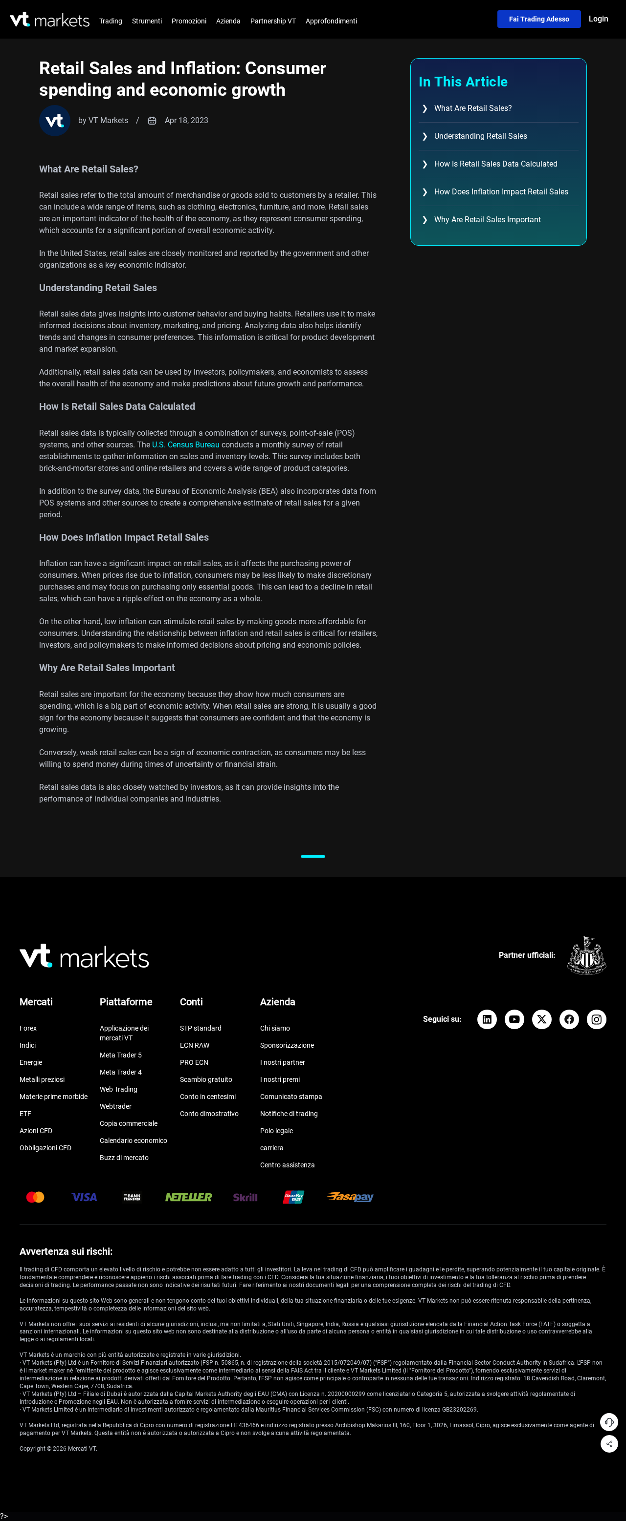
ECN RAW (194, 1045)
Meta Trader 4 (121, 1072)
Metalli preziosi (42, 1079)
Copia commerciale (128, 1123)
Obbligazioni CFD (45, 1148)
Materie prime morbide (54, 1096)
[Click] (487, 1019)
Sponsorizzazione (287, 1045)
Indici (28, 1045)
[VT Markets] (49, 19)
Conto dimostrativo (209, 1114)
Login (598, 18)
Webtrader (116, 1106)
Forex (28, 1028)
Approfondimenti (331, 21)
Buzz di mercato (124, 1158)
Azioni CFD (36, 1131)
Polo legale (276, 1131)
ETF (25, 1114)
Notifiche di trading (289, 1114)
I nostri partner (282, 1062)
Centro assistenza (287, 1165)
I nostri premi (280, 1079)
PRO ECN (194, 1062)
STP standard (201, 1028)
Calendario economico (133, 1140)
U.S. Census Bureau (186, 444)
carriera (272, 1148)
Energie (31, 1062)
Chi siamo (275, 1028)
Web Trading (118, 1089)
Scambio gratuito (206, 1079)
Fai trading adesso (539, 19)
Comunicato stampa (291, 1096)
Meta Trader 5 (121, 1055)
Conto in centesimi (208, 1096)
